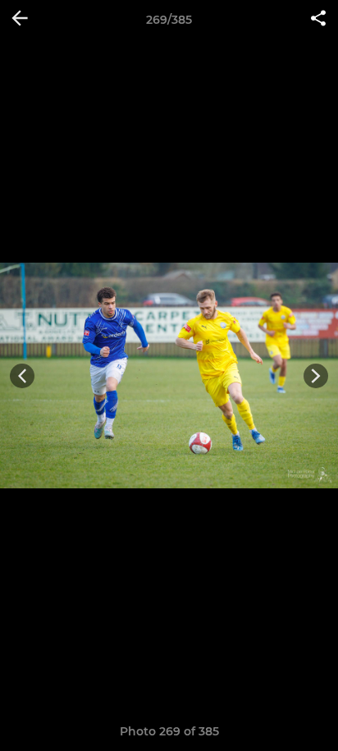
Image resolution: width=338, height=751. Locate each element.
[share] (318, 19)
